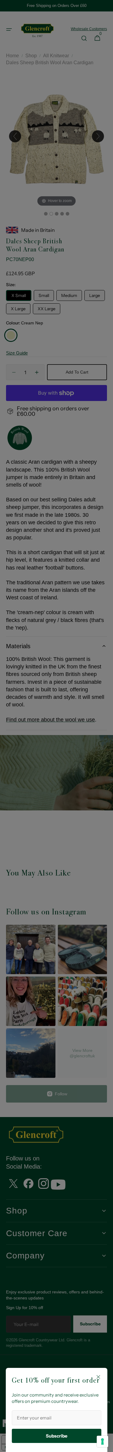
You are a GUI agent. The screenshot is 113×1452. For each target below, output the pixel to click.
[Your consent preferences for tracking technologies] (102, 1441)
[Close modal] (98, 1376)
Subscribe (56, 1436)
